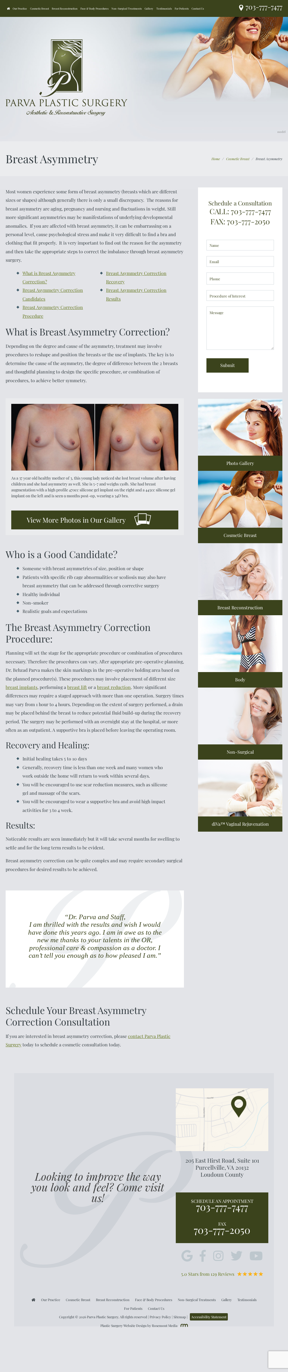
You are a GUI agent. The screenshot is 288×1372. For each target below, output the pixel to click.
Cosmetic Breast (39, 8)
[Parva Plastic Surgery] (66, 77)
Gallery (149, 8)
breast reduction (114, 687)
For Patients (182, 8)
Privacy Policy (160, 1317)
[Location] (242, 8)
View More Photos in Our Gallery (76, 519)
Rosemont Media (164, 1325)
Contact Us (198, 8)
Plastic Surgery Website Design (123, 1325)
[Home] (8, 8)
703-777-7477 (222, 1207)
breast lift (77, 687)
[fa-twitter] (236, 1256)
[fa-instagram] (218, 1256)
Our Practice (20, 8)
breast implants (21, 687)
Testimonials (164, 8)
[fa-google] (187, 1256)
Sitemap (180, 1317)
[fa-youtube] (256, 1256)
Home (216, 158)
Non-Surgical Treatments (126, 8)
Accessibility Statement (208, 1317)
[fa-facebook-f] (203, 1256)
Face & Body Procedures (94, 8)
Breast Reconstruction (65, 8)
